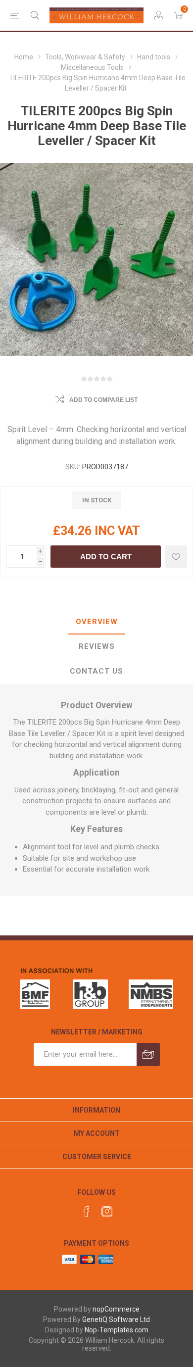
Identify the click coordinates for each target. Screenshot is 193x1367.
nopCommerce (116, 1309)
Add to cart (106, 556)
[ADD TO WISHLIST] (176, 556)
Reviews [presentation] (97, 646)
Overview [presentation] (97, 621)
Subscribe (148, 1054)
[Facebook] (87, 1212)
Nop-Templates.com (116, 1330)
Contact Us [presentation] (96, 671)
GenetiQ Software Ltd (116, 1319)
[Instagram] (107, 1212)
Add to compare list (103, 399)
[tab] (96, 622)
